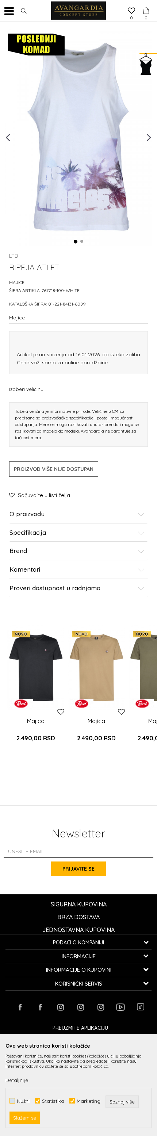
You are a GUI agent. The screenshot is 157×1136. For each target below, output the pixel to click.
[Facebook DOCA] (40, 1007)
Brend (18, 551)
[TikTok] (140, 1007)
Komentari (24, 569)
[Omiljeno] (131, 11)
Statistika (53, 1101)
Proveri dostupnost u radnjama (54, 588)
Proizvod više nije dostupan (53, 469)
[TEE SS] (35, 667)
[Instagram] (60, 1007)
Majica (36, 721)
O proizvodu (27, 514)
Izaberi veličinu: (27, 389)
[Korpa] (146, 4)
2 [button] (82, 241)
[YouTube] (120, 1007)
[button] (23, 11)
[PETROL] (21, 704)
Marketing (88, 1101)
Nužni (23, 1101)
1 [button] (75, 241)
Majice (16, 282)
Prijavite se (78, 869)
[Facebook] (20, 1007)
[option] (78, 136)
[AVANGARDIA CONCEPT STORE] (78, 11)
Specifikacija (27, 532)
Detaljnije (16, 1080)
